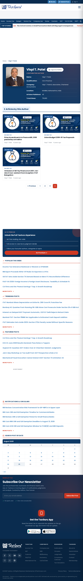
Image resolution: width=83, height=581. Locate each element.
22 (63, 460)
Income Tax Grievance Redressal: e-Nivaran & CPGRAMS (25, 267)
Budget (18, 21)
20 (41, 460)
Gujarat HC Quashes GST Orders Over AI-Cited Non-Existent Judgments (32, 348)
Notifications (58, 548)
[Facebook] (5, 556)
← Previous (31, 186)
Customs (54, 21)
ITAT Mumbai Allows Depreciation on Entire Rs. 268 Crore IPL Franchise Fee (32, 302)
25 (19, 464)
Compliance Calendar (58, 559)
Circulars (57, 551)
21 (52, 460)
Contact (71, 557)
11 (19, 457)
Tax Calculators (59, 563)
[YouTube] (15, 556)
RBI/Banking (44, 554)
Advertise (72, 554)
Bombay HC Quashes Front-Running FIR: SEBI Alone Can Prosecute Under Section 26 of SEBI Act (41, 307)
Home (3, 21)
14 (52, 457)
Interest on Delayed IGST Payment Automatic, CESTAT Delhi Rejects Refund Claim (36, 312)
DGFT (76, 21)
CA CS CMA (68, 21)
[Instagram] (5, 560)
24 (8, 464)
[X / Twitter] (10, 556)
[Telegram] (15, 560)
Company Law (38, 21)
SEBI (41, 551)
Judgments (58, 554)
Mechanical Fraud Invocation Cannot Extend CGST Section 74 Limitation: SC (33, 358)
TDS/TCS (28, 557)
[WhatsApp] (10, 560)
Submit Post (65, 2)
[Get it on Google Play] (34, 531)
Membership (73, 561)
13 (41, 457)
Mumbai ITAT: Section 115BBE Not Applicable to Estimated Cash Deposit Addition (35, 317)
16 (75, 457)
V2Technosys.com (40, 571)
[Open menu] (79, 7)
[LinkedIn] (20, 556)
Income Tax (10, 21)
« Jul (4, 472)
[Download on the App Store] (49, 531)
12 (30, 457)
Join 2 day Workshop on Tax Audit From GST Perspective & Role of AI (30, 353)
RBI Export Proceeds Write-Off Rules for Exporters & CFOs (25, 272)
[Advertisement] (41, 45)
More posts (7, 291)
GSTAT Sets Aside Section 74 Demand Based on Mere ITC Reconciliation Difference (36, 277)
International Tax (30, 561)
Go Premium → (41, 253)
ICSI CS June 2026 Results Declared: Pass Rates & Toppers (26, 343)
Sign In (76, 2)
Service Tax (27, 21)
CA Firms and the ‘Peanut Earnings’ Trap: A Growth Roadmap (27, 287)
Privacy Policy (62, 571)
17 (8, 460)
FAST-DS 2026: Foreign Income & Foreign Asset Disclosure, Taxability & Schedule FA (36, 282)
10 (8, 457)
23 (75, 460)
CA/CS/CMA (44, 561)
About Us (72, 548)
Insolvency (43, 557)
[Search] (80, 21)
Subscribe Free (72, 496)
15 (63, 457)
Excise (47, 21)
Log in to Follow (56, 70)
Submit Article (73, 551)
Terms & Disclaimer (74, 571)
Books (53, 2)
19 (30, 460)
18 (19, 460)
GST (61, 21)
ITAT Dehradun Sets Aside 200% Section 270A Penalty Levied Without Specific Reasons (38, 322)
